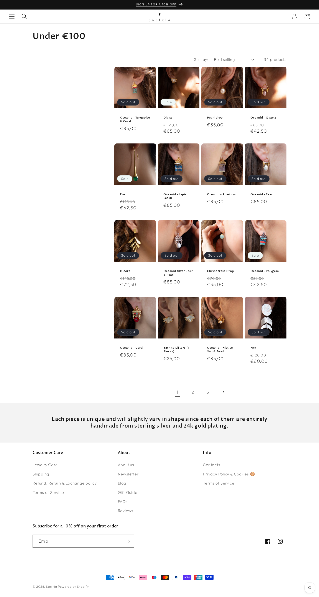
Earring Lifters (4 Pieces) (176, 350)
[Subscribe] (128, 541)
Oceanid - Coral (131, 348)
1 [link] (177, 392)
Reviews (125, 510)
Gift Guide (127, 492)
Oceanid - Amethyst (222, 195)
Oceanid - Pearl (262, 195)
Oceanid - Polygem (264, 271)
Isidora (125, 271)
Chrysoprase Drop (220, 271)
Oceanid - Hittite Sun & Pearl (220, 350)
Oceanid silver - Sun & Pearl (178, 273)
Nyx (253, 348)
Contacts (211, 464)
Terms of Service (48, 492)
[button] (12, 16)
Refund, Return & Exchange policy (65, 483)
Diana (167, 118)
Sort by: (201, 59)
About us (126, 464)
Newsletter (128, 474)
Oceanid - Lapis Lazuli (174, 196)
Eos (122, 195)
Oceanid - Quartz (263, 118)
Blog (122, 483)
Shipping (41, 474)
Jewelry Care (45, 464)
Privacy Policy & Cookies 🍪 (229, 474)
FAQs (123, 501)
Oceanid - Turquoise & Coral (135, 120)
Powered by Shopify (73, 587)
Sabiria (51, 587)
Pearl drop (215, 118)
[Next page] (223, 392)
